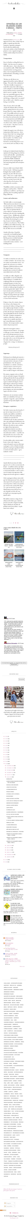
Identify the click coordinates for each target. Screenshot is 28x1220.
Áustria (5, 1000)
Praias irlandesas (8, 1130)
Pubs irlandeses (8, 1135)
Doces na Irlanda (18, 1043)
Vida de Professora (8, 1171)
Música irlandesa (18, 1102)
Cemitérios (16, 1017)
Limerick (22, 1085)
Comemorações (16, 1026)
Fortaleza (6, 1067)
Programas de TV (8, 1132)
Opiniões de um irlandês (16, 1109)
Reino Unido (12, 1137)
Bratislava (10, 1007)
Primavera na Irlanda (18, 1130)
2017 (6, 756)
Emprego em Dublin (8, 1048)
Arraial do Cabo (10, 822)
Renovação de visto (8, 1139)
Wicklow (6, 1176)
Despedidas (20, 1037)
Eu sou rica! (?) (16, 916)
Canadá (10, 1013)
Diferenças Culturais (9, 1041)
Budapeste (6, 1009)
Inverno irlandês (20, 1078)
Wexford (19, 1174)
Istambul (20, 1080)
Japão (8, 1083)
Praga (5, 1128)
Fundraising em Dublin (9, 1069)
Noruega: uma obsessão (12, 784)
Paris (21, 1117)
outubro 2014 (10, 770)
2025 (6, 738)
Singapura (14, 1152)
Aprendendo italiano (9, 994)
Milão (21, 1096)
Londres (16, 1091)
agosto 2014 (10, 774)
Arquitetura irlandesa (9, 998)
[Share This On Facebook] (13, 523)
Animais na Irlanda (8, 989)
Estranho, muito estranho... (13, 793)
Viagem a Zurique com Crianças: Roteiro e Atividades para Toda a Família (13, 961)
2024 (6, 741)
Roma (5, 1145)
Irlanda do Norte (8, 1080)
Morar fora (15, 1100)
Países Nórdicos (8, 1117)
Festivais (6, 1063)
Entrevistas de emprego (9, 1050)
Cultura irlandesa (13, 1033)
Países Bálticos (15, 1115)
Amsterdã (15, 987)
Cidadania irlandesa (19, 1022)
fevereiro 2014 (10, 854)
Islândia (15, 1080)
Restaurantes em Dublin (9, 1141)
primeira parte (16, 39)
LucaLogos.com (14, 1218)
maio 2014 (9, 847)
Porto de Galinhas (12, 1126)
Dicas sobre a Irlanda (17, 1039)
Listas (9, 1089)
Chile (12, 1020)
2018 (6, 754)
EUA (13, 1056)
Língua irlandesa (8, 1087)
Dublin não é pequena (11, 827)
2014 (6, 763)
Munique (21, 1100)
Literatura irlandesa (16, 1089)
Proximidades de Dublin (18, 1132)
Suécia (14, 1156)
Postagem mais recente (7, 663)
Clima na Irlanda (8, 1026)
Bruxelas (20, 1007)
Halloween (10, 1072)
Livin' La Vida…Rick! (11, 953)
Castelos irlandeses (9, 1015)
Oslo (13, 1111)
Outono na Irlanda (19, 1111)
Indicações (6, 1076)
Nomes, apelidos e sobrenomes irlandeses (17, 891)
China (15, 1020)
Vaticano (6, 1167)
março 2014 (9, 852)
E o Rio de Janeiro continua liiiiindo (14, 820)
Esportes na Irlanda (8, 1054)
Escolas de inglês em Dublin (10, 1052)
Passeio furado (10, 791)
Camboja (6, 1013)
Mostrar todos (22, 966)
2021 (6, 747)
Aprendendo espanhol (9, 991)
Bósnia (21, 1004)
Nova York (11, 1106)
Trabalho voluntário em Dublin (15, 1161)
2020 (6, 750)
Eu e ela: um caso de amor (12, 814)
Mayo (18, 1096)
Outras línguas (7, 1113)
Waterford (13, 1174)
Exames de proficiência (9, 1059)
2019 (6, 752)
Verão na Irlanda (17, 1167)
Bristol (15, 1007)
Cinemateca (15, 1024)
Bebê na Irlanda (7, 1002)
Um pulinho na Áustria (10, 955)
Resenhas (16, 1139)
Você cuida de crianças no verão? (14, 800)
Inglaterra (20, 1076)
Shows (5, 1152)
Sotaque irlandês (14, 1154)
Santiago (12, 1148)
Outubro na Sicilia (9, 939)
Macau (12, 1093)
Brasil (15, 32)
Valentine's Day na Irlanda (15, 1165)
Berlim (18, 1002)
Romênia (9, 1145)
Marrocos (6, 1096)
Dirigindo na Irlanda (8, 1043)
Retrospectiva (19, 1141)
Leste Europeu (11, 1085)
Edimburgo (6, 1046)
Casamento (16, 1013)
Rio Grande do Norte (16, 1143)
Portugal (19, 1126)
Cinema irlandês (8, 1024)
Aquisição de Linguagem (9, 996)
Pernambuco (7, 1122)
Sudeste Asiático (8, 1156)
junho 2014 (9, 845)
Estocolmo (17, 1054)
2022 (6, 745)
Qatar (14, 1135)
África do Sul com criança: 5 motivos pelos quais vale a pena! (13, 1189)
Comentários (8, 1206)
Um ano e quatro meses (12, 805)
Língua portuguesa (17, 1087)
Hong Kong (11, 1074)
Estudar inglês (7, 1056)
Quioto (18, 1135)
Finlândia (15, 1063)
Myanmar (6, 1104)
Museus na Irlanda (8, 1102)
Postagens (8, 1203)
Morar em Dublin (8, 1100)
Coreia (20, 1028)
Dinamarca (17, 1041)
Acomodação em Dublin (16, 983)
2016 (6, 759)
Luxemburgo (7, 1093)
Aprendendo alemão (18, 989)
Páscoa (20, 1119)
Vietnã (19, 1171)
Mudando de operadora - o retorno (15, 831)
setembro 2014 (10, 772)
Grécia (5, 1072)
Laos (20, 1083)
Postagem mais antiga (21, 663)
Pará (14, 1117)
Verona (5, 1169)
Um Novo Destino (10, 948)
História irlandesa (18, 1072)
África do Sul (13, 985)
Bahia (9, 1000)
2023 (6, 743)
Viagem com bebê (12, 1169)
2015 (6, 761)
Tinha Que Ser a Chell (11, 959)
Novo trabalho (18, 1106)
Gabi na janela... (9, 938)
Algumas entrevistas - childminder (14, 812)
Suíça (18, 1156)
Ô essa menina (9, 943)
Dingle (22, 1041)
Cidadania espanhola (9, 1022)
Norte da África (16, 1104)
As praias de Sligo (10, 809)
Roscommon (15, 1145)
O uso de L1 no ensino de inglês (16, 904)
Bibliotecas (6, 1004)
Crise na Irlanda (18, 1030)
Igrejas (17, 1074)
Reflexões (6, 1137)
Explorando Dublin (19, 1061)
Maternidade (13, 1096)
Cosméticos (10, 1030)
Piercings (21, 1122)
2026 (6, 736)
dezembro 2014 (10, 765)
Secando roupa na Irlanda (10, 1150)
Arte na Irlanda (19, 998)
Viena (15, 1171)
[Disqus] (14, 593)
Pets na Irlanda (14, 1122)
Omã (9, 1109)
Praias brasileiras (11, 1128)
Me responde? (9, 796)
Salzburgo (6, 1148)
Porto (5, 1126)
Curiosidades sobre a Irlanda (11, 1035)
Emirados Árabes (14, 1046)
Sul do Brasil (7, 1158)
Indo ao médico (14, 1076)
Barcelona (18, 1000)
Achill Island (7, 983)
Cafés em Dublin (20, 1011)
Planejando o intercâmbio (10, 1124)
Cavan (16, 1015)
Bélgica (14, 1002)
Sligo (19, 1152)
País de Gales (15, 1113)
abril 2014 (9, 850)
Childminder (7, 1020)
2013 (6, 859)
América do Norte (8, 987)
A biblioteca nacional (11, 787)
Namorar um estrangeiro (12, 803)
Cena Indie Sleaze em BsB (11, 949)
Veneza (10, 1167)
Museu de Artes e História (12, 798)
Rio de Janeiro (7, 1143)
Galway (17, 1069)
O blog (5, 1109)
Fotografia (12, 1067)
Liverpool (10, 1091)
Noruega (6, 1106)
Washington (7, 1174)
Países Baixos (7, 1115)
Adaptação (6, 985)
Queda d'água (9, 807)
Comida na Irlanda (8, 1028)
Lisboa (5, 1089)
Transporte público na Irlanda (11, 1163)
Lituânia (5, 1091)
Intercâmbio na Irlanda (9, 1078)
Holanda (6, 1074)
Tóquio (5, 1161)
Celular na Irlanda (8, 1017)
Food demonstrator (18, 1065)
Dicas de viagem (7, 1039)
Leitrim (5, 1085)
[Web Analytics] (3, 1210)
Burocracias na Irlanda (9, 1011)
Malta (20, 1093)
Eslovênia (20, 1052)
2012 (6, 861)
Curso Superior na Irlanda (10, 1037)
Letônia (17, 1085)
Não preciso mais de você (12, 829)
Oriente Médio (7, 1111)
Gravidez (22, 1069)
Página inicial (14, 664)
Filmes (10, 1063)
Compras (15, 1028)
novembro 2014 (10, 767)
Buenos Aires (13, 1009)
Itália (5, 1083)
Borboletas (9, 779)
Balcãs (13, 1000)
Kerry (12, 1083)
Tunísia (21, 1163)
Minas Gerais (7, 1098)
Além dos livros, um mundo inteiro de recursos (17, 877)
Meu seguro (8, 944)
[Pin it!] (18, 523)
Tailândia (13, 1158)
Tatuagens (18, 1158)
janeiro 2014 (10, 856)
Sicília (9, 1152)
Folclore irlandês (8, 1065)
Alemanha (19, 985)
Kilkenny (16, 1083)
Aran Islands (19, 996)
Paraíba (17, 1117)
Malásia (16, 1093)
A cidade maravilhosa (11, 824)
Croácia (6, 1033)
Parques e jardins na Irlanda (11, 1119)
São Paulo (17, 1148)
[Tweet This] (16, 523)
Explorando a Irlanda (9, 1061)
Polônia (19, 1124)
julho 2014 (9, 777)
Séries (18, 1150)
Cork (5, 1030)
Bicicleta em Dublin (14, 1004)
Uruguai (6, 1165)
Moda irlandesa (14, 1098)
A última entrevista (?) (11, 789)
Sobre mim (6, 1154)
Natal (10, 1104)
